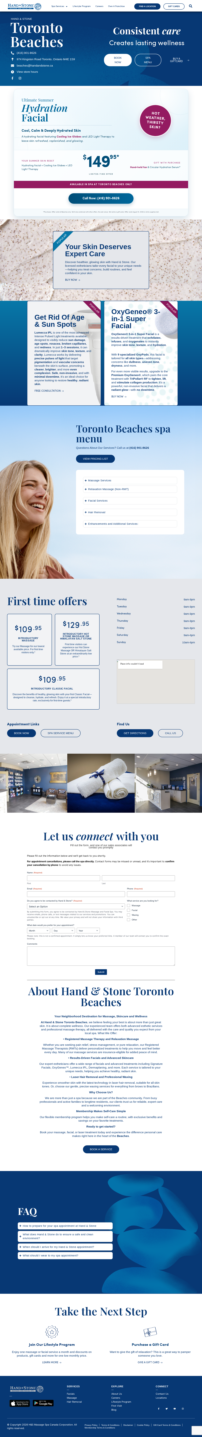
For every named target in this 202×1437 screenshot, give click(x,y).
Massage (136, 905)
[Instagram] (19, 78)
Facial (134, 910)
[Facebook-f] (12, 78)
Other (134, 919)
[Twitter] (167, 1408)
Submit (101, 972)
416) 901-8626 (139, 447)
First (29, 883)
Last (104, 883)
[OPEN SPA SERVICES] (67, 6)
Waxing (135, 915)
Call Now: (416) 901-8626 (101, 198)
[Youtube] (175, 1408)
